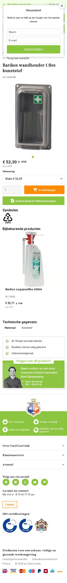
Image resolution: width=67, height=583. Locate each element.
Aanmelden (33, 49)
